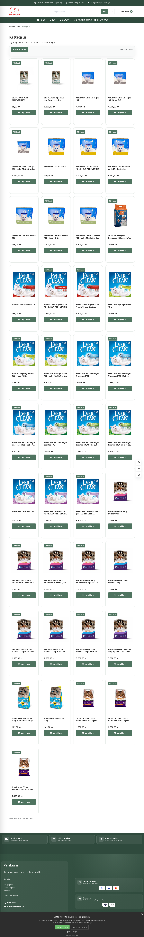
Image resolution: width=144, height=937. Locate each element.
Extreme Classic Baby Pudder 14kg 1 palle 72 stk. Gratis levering (88, 581)
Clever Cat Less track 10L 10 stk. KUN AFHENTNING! (88, 168)
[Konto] (112, 11)
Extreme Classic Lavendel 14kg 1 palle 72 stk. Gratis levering (119, 650)
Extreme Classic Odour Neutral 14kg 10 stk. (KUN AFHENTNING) (23, 650)
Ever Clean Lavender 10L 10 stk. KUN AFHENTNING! (56, 512)
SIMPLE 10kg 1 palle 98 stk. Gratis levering (54, 99)
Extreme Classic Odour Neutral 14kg (118, 581)
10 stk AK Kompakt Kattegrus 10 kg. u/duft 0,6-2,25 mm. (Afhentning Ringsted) (119, 237)
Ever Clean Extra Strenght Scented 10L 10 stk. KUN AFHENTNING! (87, 443)
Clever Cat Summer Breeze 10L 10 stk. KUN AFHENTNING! (56, 237)
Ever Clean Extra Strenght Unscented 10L (87, 374)
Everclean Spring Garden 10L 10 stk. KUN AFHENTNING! (23, 374)
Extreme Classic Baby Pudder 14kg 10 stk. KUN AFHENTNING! (23, 581)
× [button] (142, 914)
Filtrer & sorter (19, 49)
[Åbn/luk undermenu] (47, 20)
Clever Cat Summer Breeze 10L (24, 237)
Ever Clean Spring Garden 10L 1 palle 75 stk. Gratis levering (55, 374)
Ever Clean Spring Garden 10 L (119, 305)
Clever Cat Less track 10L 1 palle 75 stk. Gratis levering (120, 168)
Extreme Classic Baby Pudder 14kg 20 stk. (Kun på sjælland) (55, 581)
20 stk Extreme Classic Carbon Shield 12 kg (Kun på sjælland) (119, 719)
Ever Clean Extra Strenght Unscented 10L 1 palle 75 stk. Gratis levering (23, 443)
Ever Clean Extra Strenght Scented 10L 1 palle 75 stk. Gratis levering (119, 443)
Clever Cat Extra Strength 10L (87, 99)
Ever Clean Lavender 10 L (23, 511)
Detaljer (89, 922)
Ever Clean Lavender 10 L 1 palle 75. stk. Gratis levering (88, 512)
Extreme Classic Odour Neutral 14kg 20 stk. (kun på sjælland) (55, 650)
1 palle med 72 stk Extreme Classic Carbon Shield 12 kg (22, 788)
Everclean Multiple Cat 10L (24, 304)
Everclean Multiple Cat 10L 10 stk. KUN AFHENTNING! (56, 305)
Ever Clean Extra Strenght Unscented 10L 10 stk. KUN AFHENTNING (119, 374)
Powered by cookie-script (72, 935)
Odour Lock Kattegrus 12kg (54, 719)
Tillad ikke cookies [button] (80, 927)
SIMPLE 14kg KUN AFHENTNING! (20, 99)
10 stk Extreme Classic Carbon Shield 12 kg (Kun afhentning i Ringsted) (87, 719)
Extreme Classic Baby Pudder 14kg (117, 512)
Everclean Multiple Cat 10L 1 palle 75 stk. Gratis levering (88, 305)
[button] (72, 932)
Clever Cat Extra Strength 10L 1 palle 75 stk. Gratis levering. (23, 168)
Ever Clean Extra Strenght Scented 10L (55, 443)
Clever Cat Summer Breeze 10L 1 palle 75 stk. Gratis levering (88, 237)
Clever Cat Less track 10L (55, 167)
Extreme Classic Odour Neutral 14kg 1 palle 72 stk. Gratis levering (86, 650)
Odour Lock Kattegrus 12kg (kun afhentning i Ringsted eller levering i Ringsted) (22, 719)
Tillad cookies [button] (62, 927)
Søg (104, 11)
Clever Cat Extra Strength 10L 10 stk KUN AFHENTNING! (119, 99)
